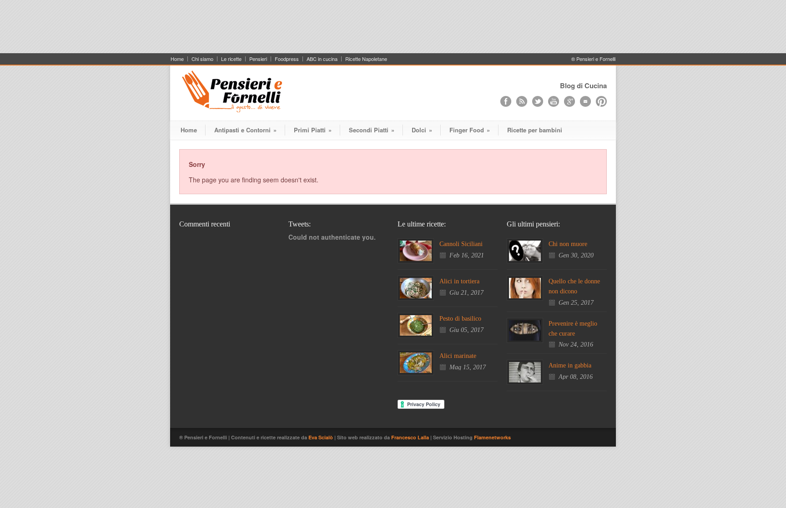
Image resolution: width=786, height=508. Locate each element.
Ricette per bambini (534, 130)
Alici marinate (457, 355)
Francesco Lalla (410, 437)
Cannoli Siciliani (461, 244)
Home (177, 58)
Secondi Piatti (371, 130)
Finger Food (469, 130)
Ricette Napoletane (366, 58)
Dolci (422, 130)
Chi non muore (568, 244)
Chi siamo (202, 58)
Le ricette (231, 58)
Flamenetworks (492, 437)
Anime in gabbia (570, 365)
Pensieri (258, 58)
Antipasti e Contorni (245, 130)
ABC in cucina (322, 58)
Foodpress (287, 58)
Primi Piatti (313, 130)
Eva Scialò (321, 437)
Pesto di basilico (460, 318)
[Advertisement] (393, 30)
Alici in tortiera (459, 281)
